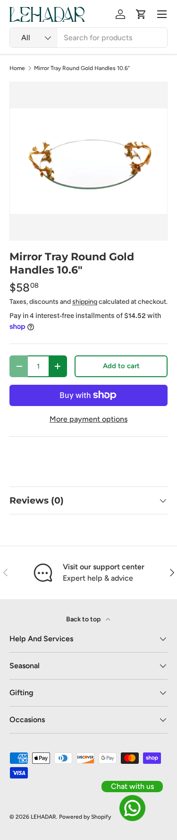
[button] (141, 14)
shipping (84, 302)
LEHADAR (43, 816)
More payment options (88, 419)
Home (17, 68)
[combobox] (88, 37)
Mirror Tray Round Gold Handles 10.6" (82, 68)
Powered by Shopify (85, 816)
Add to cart (121, 366)
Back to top (84, 619)
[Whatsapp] (132, 808)
